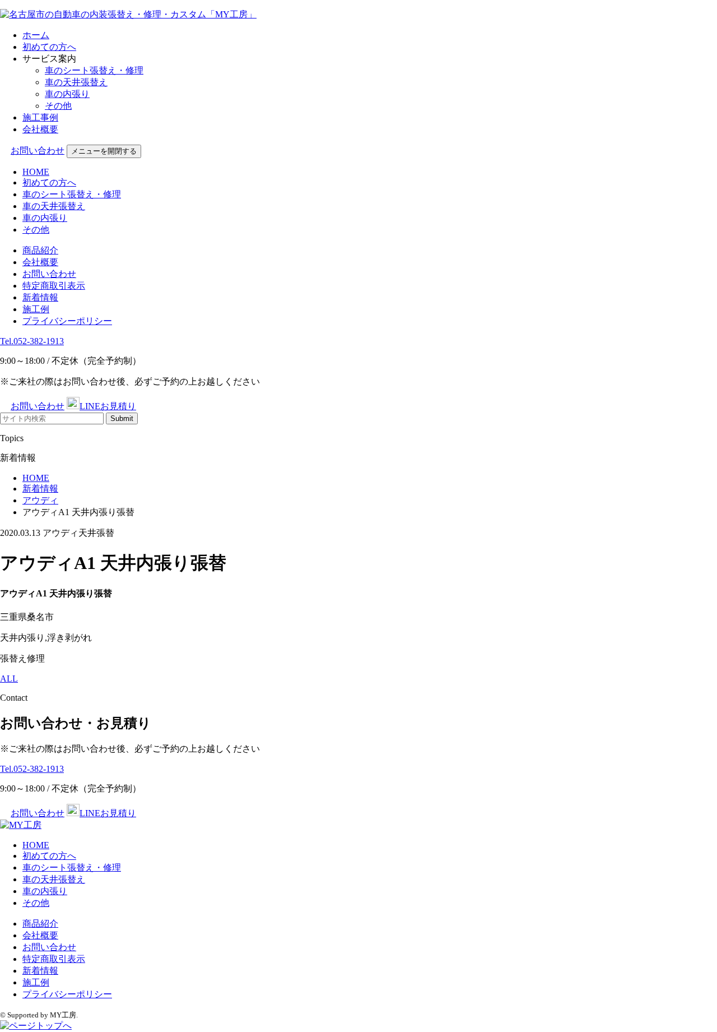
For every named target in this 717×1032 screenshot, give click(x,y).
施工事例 (40, 117)
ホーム (35, 35)
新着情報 (40, 297)
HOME (35, 172)
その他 (58, 105)
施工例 (35, 309)
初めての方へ (49, 47)
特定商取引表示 (53, 285)
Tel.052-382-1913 (32, 341)
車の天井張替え (76, 82)
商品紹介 (40, 250)
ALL (9, 678)
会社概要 (40, 129)
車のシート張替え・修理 (94, 70)
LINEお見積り (108, 406)
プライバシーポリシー (67, 321)
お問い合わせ (37, 150)
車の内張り (67, 94)
